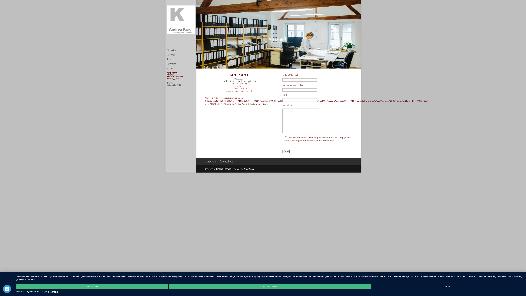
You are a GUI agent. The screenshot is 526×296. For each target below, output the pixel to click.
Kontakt (170, 68)
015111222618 (239, 88)
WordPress (249, 168)
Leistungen (171, 55)
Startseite (171, 50)
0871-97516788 (239, 83)
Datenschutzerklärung (290, 140)
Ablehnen (92, 286)
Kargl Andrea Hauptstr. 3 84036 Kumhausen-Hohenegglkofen (175, 76)
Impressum (210, 161)
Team (169, 59)
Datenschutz (226, 161)
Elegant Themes (223, 168)
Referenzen (171, 64)
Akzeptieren (270, 286)
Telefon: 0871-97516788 (174, 84)
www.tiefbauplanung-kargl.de (239, 90)
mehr (447, 286)
